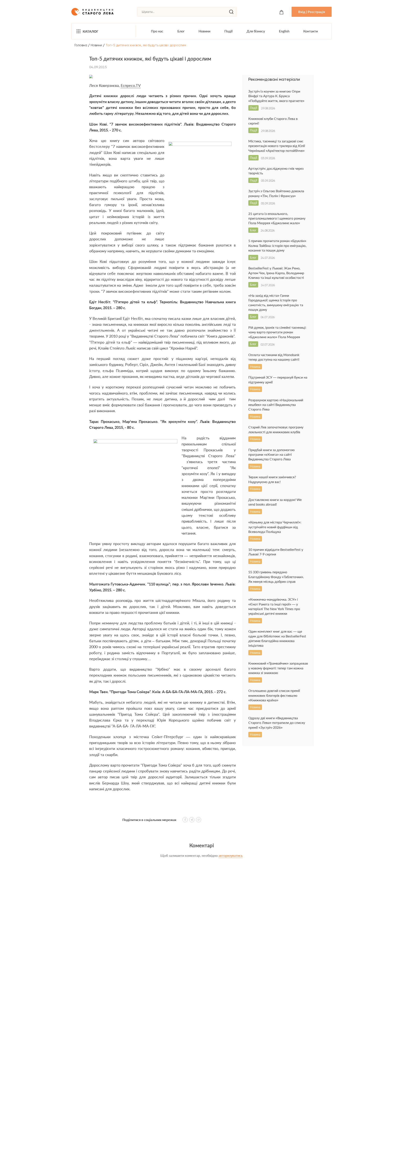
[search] (231, 11)
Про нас (157, 31)
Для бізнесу (256, 31)
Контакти (310, 31)
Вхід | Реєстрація (311, 12)
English (284, 31)
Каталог (90, 31)
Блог (181, 31)
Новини (204, 31)
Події (228, 31)
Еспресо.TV (131, 85)
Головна (81, 45)
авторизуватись (231, 855)
